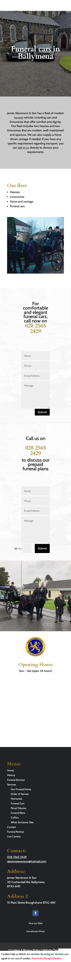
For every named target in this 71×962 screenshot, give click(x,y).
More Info (36, 958)
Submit (42, 412)
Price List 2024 (35, 923)
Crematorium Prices (35, 931)
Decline (57, 958)
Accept (48, 958)
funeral (18, 117)
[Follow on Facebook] (35, 913)
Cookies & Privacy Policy (25, 950)
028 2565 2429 (35, 328)
